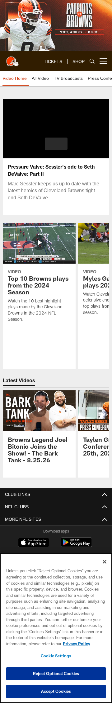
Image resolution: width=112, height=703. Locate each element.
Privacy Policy (27, 643)
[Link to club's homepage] (12, 59)
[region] (56, 628)
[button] (56, 144)
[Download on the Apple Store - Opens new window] (33, 543)
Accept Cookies (56, 691)
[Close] (104, 562)
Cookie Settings (56, 655)
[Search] (92, 61)
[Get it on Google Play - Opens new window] (76, 545)
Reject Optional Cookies (56, 673)
